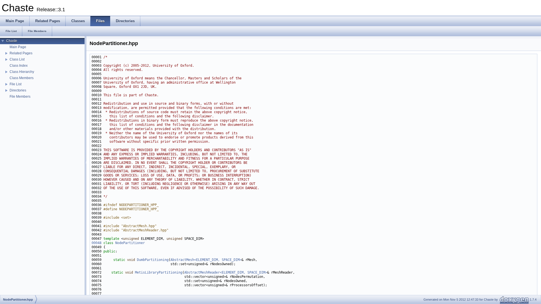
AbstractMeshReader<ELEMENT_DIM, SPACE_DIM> (225, 272)
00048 (96, 243)
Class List (17, 59)
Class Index (19, 66)
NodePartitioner (130, 243)
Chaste (11, 41)
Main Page (18, 47)
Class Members (22, 78)
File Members (20, 97)
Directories (18, 90)
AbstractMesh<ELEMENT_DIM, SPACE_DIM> (205, 260)
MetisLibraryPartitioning (158, 272)
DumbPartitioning (152, 260)
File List (15, 84)
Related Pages (21, 53)
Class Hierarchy (22, 72)
